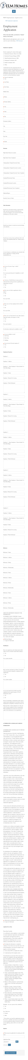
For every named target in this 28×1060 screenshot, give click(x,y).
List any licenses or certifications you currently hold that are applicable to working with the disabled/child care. (13, 253)
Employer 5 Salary (7, 524)
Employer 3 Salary (7, 448)
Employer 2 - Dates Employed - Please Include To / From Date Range (13, 405)
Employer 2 (5, 394)
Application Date (6, 1039)
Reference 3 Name (7, 592)
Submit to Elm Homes (10, 1052)
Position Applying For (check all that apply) (12, 52)
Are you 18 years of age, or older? (11, 266)
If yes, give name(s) (7, 324)
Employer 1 (5, 356)
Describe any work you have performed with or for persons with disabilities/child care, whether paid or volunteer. (13, 239)
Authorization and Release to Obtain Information (14, 920)
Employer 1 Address (7, 361)
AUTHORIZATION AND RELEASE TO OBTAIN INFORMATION (13, 730)
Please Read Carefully (7, 931)
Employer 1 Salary (7, 373)
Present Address (7, 101)
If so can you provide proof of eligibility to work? (13, 273)
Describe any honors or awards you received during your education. (13, 226)
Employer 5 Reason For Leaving (10, 529)
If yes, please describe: (7, 658)
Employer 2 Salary (7, 411)
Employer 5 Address (7, 513)
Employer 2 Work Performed (9, 421)
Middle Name (6, 91)
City (5, 106)
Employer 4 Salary (7, 486)
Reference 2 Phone (7, 582)
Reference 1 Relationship (8, 567)
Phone (5, 96)
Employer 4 (5, 470)
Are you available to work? (9, 334)
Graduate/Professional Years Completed (11, 188)
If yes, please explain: (7, 679)
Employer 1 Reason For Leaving (10, 378)
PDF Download (19, 40)
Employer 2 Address (7, 399)
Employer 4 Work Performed (9, 496)
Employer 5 (5, 508)
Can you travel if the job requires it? (11, 343)
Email (5, 141)
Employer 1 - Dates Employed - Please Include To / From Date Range (13, 367)
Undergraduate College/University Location (12, 168)
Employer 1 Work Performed (9, 383)
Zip (5, 116)
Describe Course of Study (8, 198)
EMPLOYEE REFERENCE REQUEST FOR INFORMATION (12, 613)
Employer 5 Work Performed (9, 534)
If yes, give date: (6, 298)
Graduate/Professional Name (9, 178)
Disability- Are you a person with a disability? (12, 1004)
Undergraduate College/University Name (11, 163)
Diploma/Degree (6, 193)
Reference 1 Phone (7, 562)
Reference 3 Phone (7, 603)
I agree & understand (8, 77)
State (5, 111)
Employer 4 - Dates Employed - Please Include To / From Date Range (13, 480)
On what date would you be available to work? (12, 329)
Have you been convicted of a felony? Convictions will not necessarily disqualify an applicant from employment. (13, 671)
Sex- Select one (6, 1011)
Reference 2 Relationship (8, 587)
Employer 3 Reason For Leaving (10, 454)
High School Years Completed (9, 157)
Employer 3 (5, 432)
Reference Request (8, 639)
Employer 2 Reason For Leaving (10, 416)
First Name (6, 87)
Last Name (6, 82)
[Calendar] (17, 1042)
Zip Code (5, 136)
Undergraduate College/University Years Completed (13, 173)
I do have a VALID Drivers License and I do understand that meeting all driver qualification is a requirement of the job (13, 281)
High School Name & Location (9, 152)
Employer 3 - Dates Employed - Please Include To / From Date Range (13, 443)
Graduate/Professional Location (9, 183)
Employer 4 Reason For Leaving (10, 491)
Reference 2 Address (7, 577)
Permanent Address (7, 121)
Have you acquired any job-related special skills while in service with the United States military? (13, 650)
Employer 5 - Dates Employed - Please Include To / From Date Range (13, 518)
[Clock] (9, 1045)
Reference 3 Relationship (8, 608)
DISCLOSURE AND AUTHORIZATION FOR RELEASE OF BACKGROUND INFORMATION (13, 889)
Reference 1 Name (7, 552)
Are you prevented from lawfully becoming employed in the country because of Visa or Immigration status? (12, 692)
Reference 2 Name (7, 572)
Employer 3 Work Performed (9, 459)
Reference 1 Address (7, 557)
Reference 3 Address (7, 597)
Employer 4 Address (7, 475)
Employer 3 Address (7, 437)
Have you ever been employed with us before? (13, 303)
